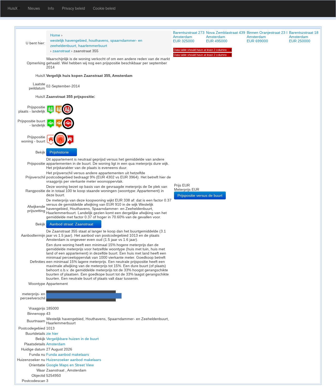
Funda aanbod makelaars (67, 354)
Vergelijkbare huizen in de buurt (72, 339)
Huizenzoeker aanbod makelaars (73, 360)
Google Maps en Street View (70, 365)
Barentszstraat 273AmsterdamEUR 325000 (188, 36)
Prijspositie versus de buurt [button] (199, 195)
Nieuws (34, 8)
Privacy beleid (73, 8)
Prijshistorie (60, 152)
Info (51, 8)
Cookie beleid (104, 8)
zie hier (52, 333)
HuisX (12, 8)
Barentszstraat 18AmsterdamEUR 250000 (303, 36)
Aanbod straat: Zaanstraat (72, 224)
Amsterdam (55, 344)
